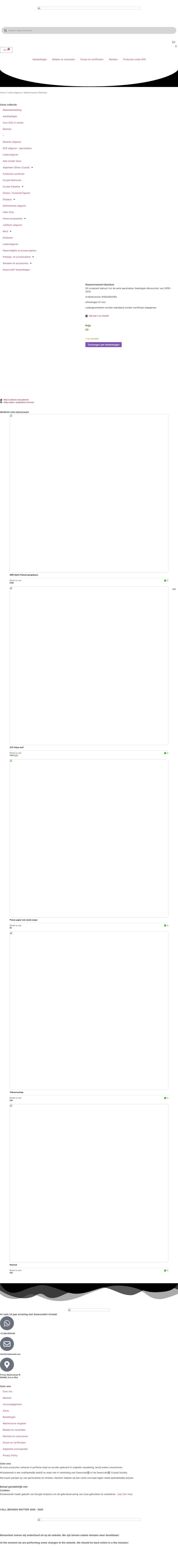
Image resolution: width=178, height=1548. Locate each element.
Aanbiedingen (39, 59)
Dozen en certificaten (92, 59)
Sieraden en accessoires (15, 263)
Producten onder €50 (134, 59)
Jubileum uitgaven (12, 225)
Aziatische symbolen (13, 173)
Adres (6, 1410)
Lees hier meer (125, 1494)
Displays (7, 199)
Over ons (7, 1391)
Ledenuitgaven (15, 92)
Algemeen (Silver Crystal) (16, 167)
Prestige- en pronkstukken (17, 256)
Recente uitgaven (12, 141)
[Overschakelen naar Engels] (173, 42)
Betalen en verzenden (63, 59)
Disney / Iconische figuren (16, 193)
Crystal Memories (12, 180)
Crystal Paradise (11, 186)
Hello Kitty (8, 212)
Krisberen (8, 237)
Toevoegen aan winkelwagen (103, 344)
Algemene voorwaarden (15, 1449)
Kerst (5, 231)
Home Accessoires (12, 218)
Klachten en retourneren (15, 1436)
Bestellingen (9, 1417)
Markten (113, 59)
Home (3, 92)
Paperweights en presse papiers (19, 250)
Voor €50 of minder (13, 122)
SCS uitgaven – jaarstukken (17, 148)
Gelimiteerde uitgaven (14, 205)
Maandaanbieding (12, 109)
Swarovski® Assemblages (16, 269)
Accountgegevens (12, 1404)
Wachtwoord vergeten (14, 1423)
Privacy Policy (10, 1455)
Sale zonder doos (12, 161)
